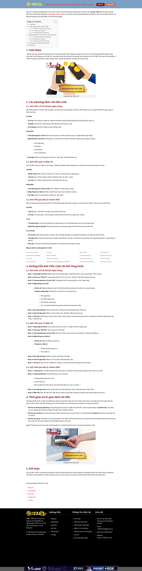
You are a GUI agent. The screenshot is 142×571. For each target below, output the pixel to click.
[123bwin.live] (34, 4)
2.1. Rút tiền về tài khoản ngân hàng (41, 28)
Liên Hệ (90, 4)
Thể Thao (59, 4)
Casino (52, 4)
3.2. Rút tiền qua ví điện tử (38, 39)
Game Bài (67, 4)
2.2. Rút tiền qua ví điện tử (38, 31)
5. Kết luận (31, 45)
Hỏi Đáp (84, 4)
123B (47, 4)
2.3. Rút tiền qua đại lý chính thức (40, 32)
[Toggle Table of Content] (54, 22)
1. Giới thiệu (32, 24)
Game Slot (76, 4)
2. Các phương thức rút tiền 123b (38, 26)
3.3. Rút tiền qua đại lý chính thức (40, 41)
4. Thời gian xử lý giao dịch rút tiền (38, 43)
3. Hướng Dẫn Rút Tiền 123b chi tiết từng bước (42, 35)
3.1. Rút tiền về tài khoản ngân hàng (41, 37)
